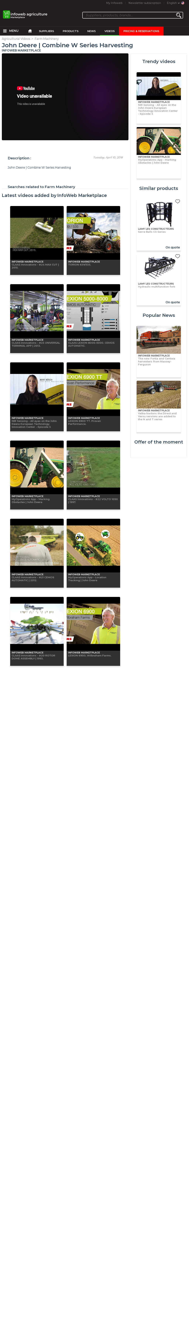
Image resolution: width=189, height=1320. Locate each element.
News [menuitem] (91, 31)
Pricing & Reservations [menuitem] (141, 31)
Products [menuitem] (70, 31)
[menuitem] (5, 31)
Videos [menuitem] (109, 31)
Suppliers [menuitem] (46, 31)
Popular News (159, 315)
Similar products (158, 188)
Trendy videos (158, 61)
